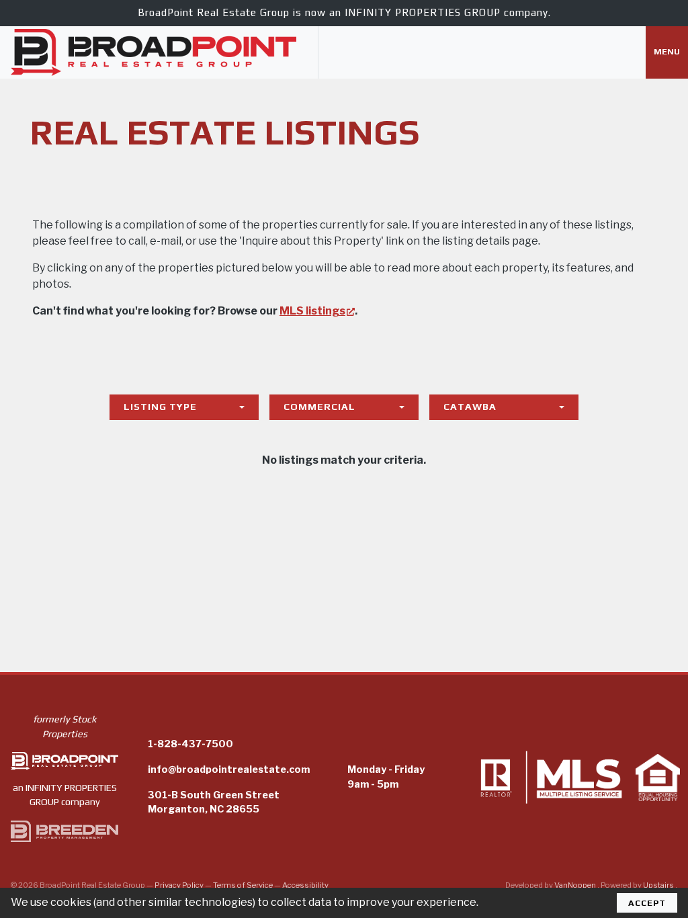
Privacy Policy (179, 885)
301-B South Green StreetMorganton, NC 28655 (214, 802)
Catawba (470, 406)
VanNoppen (575, 885)
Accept (647, 903)
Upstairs (659, 885)
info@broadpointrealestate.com (229, 769)
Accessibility (305, 885)
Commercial (319, 406)
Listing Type (160, 406)
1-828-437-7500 (190, 744)
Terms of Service (243, 885)
